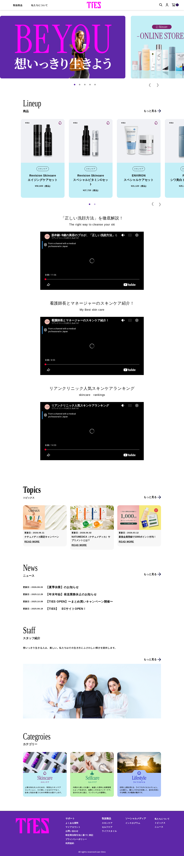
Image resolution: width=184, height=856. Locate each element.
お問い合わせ (72, 831)
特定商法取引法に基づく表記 (79, 835)
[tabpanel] (43, 158)
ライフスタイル (109, 831)
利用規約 (70, 843)
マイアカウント (73, 827)
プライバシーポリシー (76, 839)
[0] (173, 5)
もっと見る (150, 110)
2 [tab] (94, 204)
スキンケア (107, 823)
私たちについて (39, 5)
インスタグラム (132, 823)
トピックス (160, 823)
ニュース (159, 827)
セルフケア (107, 827)
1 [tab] (89, 204)
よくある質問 (72, 823)
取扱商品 (18, 5)
